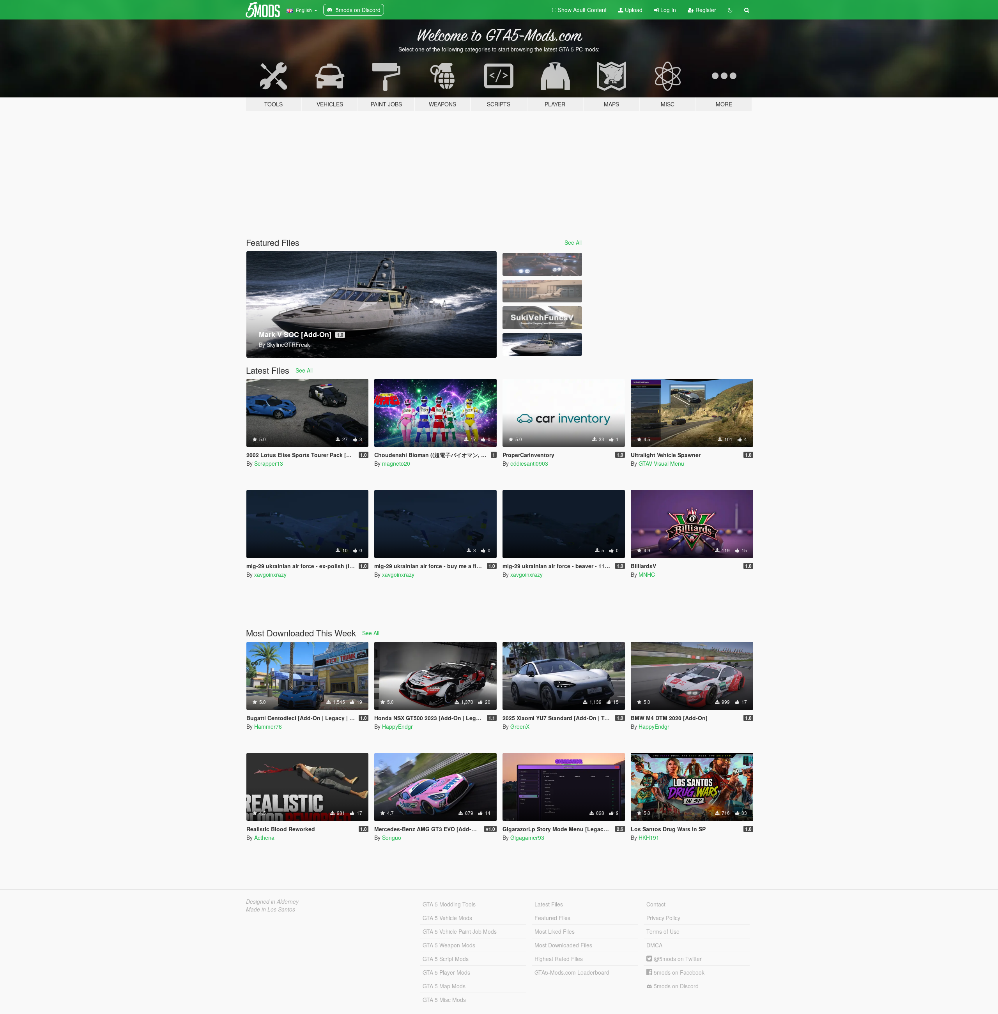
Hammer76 (268, 726)
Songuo (391, 837)
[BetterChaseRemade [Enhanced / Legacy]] (542, 264)
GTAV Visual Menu (661, 463)
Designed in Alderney (272, 901)
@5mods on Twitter (677, 959)
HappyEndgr (397, 726)
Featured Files (552, 918)
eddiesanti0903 (529, 463)
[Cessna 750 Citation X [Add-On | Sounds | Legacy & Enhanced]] (542, 291)
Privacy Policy (663, 918)
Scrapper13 (268, 463)
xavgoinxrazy (270, 574)
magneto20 (396, 463)
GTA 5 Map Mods (444, 986)
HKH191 (649, 837)
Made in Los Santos (270, 909)
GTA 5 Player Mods (446, 972)
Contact (655, 904)
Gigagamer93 (527, 837)
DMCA (654, 945)
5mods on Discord (675, 986)
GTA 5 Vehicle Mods (447, 918)
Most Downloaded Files (563, 945)
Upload (632, 10)
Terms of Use (662, 931)
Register (705, 10)
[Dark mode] (730, 9)
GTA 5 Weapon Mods (449, 945)
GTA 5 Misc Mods (444, 999)
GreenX (519, 726)
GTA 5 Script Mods (446, 959)
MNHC (647, 574)
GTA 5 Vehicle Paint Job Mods (460, 931)
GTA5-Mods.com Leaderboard (571, 972)
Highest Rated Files (558, 959)
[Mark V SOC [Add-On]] (542, 344)
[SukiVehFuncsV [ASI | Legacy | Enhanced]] (542, 317)
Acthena (264, 837)
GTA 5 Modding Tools (449, 904)
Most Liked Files (554, 931)
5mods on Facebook (678, 972)
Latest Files (548, 904)
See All (573, 242)
